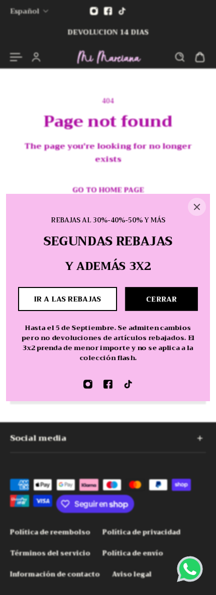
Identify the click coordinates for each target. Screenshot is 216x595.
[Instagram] (88, 384)
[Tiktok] (128, 384)
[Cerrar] (197, 207)
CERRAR (161, 299)
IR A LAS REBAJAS (67, 299)
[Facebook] (108, 384)
